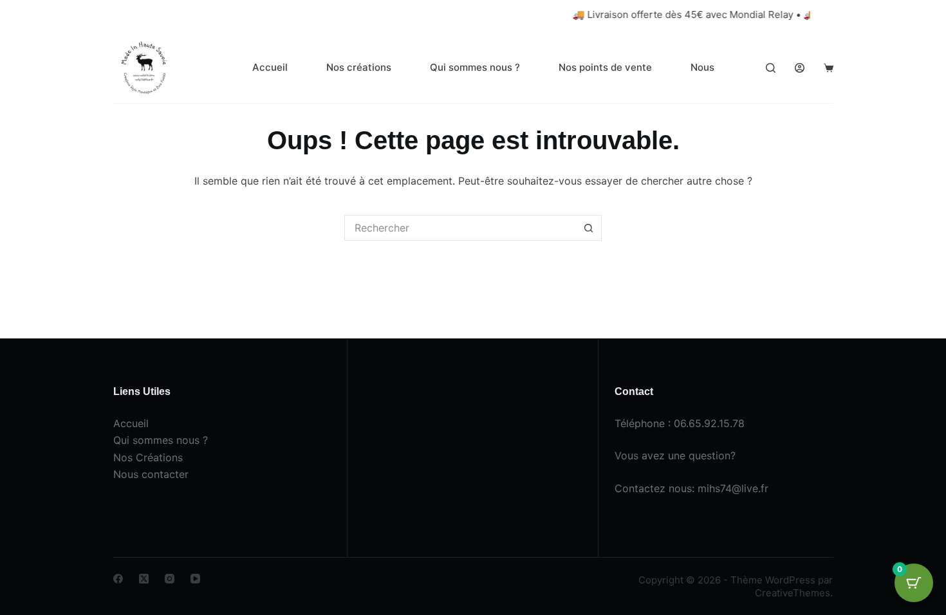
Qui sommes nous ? (475, 67)
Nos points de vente (605, 67)
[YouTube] (195, 578)
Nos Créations (148, 457)
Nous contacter (151, 474)
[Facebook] (118, 578)
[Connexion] (799, 68)
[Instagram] (169, 578)
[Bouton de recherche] (589, 228)
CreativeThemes (792, 593)
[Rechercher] (770, 68)
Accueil (270, 67)
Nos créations (358, 67)
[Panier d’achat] (828, 68)
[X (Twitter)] (144, 578)
